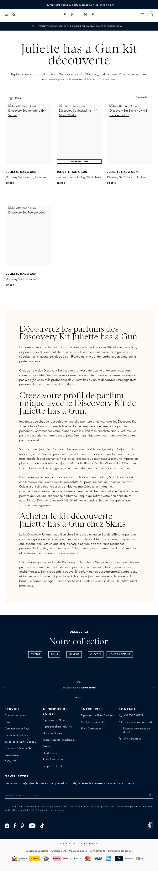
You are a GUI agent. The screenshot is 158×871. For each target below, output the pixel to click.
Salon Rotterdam (53, 759)
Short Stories (50, 753)
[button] (5, 687)
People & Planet (52, 766)
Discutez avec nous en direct (136, 730)
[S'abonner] (148, 794)
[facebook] (15, 825)
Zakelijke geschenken (94, 722)
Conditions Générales (37, 850)
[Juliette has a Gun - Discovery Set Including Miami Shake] (79, 134)
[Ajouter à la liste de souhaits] (44, 110)
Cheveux (95, 654)
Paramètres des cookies (120, 850)
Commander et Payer (17, 728)
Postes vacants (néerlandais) (59, 739)
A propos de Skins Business (97, 715)
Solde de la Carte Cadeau (20, 741)
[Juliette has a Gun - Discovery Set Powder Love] (28, 236)
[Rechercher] (13, 14)
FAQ (7, 722)
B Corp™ (10, 761)
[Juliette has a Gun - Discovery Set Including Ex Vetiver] (28, 134)
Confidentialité (97, 850)
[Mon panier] (151, 14)
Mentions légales (78, 850)
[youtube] (32, 825)
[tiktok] (42, 825)
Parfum (35, 654)
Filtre (17, 98)
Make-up (74, 654)
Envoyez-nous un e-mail (138, 722)
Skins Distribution (91, 728)
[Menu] (6, 14)
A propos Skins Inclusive (57, 726)
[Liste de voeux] (142, 14)
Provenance (12, 755)
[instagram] (7, 825)
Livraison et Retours (16, 735)
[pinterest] (22, 825)
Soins (54, 654)
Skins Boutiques (52, 733)
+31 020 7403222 (133, 715)
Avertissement (58, 850)
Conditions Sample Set (18, 748)
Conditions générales (19, 810)
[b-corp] (150, 825)
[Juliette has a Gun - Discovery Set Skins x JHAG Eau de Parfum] (129, 134)
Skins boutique (133, 738)
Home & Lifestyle (120, 654)
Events (46, 746)
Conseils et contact (16, 715)
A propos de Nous (54, 720)
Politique (40, 810)
